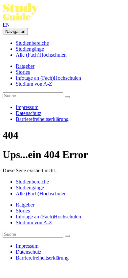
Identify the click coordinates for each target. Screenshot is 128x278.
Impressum (27, 107)
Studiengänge (30, 49)
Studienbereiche (32, 43)
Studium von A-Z (34, 84)
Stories (23, 72)
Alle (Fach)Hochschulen (41, 55)
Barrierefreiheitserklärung (42, 119)
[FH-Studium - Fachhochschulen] (21, 19)
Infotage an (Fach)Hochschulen (48, 78)
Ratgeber (25, 66)
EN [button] (6, 25)
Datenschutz (28, 113)
